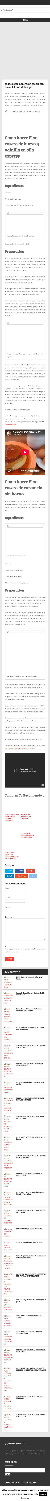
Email (7, 898)
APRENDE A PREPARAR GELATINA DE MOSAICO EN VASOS (30, 1099)
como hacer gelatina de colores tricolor (21, 748)
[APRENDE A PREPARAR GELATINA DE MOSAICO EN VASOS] (9, 1104)
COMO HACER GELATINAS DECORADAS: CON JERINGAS (31, 1046)
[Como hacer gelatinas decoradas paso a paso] (9, 1305)
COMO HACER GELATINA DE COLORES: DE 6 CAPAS (30, 1211)
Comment (8, 917)
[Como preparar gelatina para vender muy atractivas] (9, 1033)
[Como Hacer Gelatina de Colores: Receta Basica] (9, 1143)
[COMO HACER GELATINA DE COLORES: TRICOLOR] (9, 1402)
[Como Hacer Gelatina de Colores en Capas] (9, 982)
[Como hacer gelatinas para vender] (9, 1246)
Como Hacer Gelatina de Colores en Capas (29, 978)
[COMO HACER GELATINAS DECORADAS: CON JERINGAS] (9, 1052)
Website (7, 907)
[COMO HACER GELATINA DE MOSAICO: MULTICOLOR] (9, 1422)
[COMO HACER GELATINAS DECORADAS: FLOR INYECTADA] (9, 1162)
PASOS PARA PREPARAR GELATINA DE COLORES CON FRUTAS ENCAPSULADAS (31, 1369)
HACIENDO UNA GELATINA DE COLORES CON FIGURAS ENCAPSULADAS (31, 1275)
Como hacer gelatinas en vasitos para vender (30, 1083)
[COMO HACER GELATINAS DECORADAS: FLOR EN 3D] (9, 1356)
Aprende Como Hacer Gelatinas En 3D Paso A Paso (30, 994)
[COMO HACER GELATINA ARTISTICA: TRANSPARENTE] (9, 1070)
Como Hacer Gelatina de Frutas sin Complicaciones (29, 1332)
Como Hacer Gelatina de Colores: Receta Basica (31, 1138)
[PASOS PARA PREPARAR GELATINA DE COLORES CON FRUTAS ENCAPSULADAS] (9, 1379)
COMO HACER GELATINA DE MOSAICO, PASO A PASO (30, 1117)
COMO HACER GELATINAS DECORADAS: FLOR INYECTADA (31, 1156)
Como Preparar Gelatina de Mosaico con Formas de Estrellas (31, 1257)
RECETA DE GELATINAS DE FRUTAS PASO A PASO (29, 1175)
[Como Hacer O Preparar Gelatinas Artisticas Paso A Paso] (9, 1015)
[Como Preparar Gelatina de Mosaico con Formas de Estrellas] (9, 1262)
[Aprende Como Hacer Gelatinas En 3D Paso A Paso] (9, 998)
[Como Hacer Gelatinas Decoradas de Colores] (9, 1321)
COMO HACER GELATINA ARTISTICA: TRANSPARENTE (29, 1065)
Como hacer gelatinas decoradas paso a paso (31, 1301)
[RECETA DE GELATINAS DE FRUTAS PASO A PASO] (9, 1180)
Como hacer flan (10, 425)
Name (7, 888)
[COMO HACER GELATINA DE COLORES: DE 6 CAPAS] (9, 1217)
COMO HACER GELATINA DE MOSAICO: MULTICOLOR (30, 1415)
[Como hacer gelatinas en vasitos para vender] (9, 1087)
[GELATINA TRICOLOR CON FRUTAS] (9, 1233)
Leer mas (25, 1498)
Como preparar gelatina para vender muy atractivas (30, 1028)
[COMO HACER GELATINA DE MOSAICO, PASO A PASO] (9, 1123)
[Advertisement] (25, 53)
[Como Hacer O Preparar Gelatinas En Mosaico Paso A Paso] (9, 1198)
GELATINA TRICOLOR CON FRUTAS (29, 1229)
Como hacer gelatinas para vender (29, 1242)
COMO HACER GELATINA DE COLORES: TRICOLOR (30, 1397)
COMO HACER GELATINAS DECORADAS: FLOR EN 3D (31, 1351)
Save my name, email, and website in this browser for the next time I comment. (25, 950)
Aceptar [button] (43, 1494)
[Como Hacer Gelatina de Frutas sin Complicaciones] (9, 1338)
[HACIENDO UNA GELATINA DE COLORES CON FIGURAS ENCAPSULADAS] (9, 1284)
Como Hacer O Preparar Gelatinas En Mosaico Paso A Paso (30, 1193)
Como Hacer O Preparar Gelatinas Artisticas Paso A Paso (29, 1010)
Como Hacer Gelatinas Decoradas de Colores (29, 1316)
